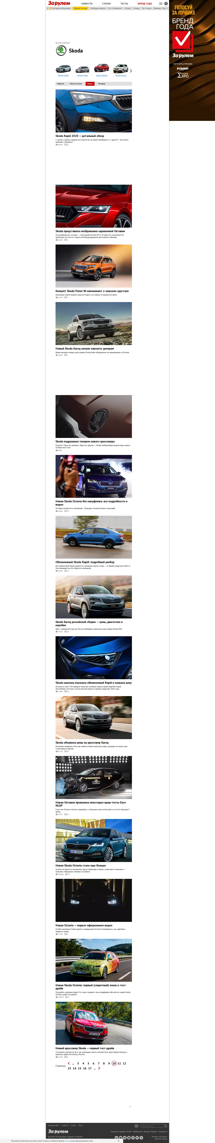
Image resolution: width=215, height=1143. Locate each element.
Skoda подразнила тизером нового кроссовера (85, 441)
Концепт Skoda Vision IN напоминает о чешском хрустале (92, 291)
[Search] (165, 1126)
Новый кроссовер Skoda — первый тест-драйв (85, 1048)
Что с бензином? (115, 8)
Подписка (163, 1131)
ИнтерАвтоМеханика (61, 8)
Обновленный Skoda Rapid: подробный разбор (85, 562)
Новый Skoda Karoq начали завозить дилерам (85, 348)
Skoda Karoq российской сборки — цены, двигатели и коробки (89, 623)
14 (74, 1068)
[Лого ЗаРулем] (59, 3)
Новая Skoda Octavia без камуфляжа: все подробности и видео (91, 502)
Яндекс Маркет (150, 1131)
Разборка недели (97, 8)
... (73, 1063)
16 (84, 1068)
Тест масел (146, 8)
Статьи (106, 3)
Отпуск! (128, 8)
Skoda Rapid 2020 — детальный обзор (80, 136)
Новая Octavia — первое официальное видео (84, 925)
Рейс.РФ (158, 1139)
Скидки (136, 8)
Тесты (124, 3)
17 (90, 1068)
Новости (87, 3)
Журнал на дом (80, 8)
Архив (165, 1139)
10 (114, 1063)
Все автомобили (63, 42)
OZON (128, 1131)
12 (124, 1063)
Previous (57, 71)
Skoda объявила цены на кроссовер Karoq (82, 742)
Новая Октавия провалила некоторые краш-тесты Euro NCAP (91, 804)
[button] (119, 1141)
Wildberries (137, 1131)
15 (79, 1068)
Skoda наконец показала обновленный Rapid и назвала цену (94, 682)
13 (69, 1068)
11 (119, 1063)
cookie (67, 1141)
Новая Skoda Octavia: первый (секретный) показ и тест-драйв (91, 986)
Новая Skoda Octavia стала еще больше (81, 865)
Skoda (76, 50)
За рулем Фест (54, 1125)
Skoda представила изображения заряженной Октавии (90, 231)
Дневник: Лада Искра (163, 8)
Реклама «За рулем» (159, 1137)
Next (131, 71)
